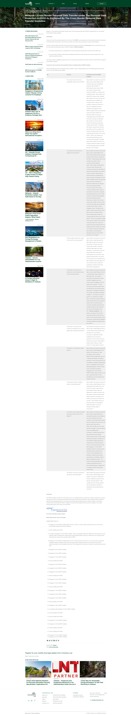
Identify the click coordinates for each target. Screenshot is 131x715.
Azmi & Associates (53, 647)
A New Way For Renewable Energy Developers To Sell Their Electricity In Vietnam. (92, 682)
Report (54, 645)
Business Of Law (57, 701)
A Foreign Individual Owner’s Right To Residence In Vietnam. (33, 280)
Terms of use (28, 713)
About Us (44, 695)
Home (26, 10)
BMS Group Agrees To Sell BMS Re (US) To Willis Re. (33, 71)
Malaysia (45, 10)
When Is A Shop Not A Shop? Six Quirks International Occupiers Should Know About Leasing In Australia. (33, 135)
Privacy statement (36, 713)
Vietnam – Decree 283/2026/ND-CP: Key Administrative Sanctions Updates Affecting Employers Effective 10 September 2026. (34, 262)
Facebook (35, 700)
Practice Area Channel (59, 697)
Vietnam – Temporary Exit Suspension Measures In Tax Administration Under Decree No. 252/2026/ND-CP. (65, 683)
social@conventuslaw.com (97, 700)
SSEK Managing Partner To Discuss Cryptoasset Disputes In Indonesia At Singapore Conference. (33, 56)
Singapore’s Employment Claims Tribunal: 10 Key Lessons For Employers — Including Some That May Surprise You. (34, 94)
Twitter (32, 700)
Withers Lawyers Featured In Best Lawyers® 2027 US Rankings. (34, 47)
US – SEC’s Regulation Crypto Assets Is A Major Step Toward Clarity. (34, 174)
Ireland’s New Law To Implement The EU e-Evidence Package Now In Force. (33, 114)
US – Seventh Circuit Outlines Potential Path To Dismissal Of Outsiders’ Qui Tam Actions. (33, 155)
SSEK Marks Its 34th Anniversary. (34, 64)
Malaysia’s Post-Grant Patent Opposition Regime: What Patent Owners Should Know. (33, 216)
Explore (44, 697)
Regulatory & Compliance (35, 10)
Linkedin (29, 700)
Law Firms (56, 699)
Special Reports (57, 703)
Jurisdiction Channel (59, 695)
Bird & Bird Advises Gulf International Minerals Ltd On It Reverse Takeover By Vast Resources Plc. (33, 38)
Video (43, 699)
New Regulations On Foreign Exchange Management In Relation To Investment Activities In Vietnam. (33, 241)
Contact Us (45, 703)
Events (44, 701)
